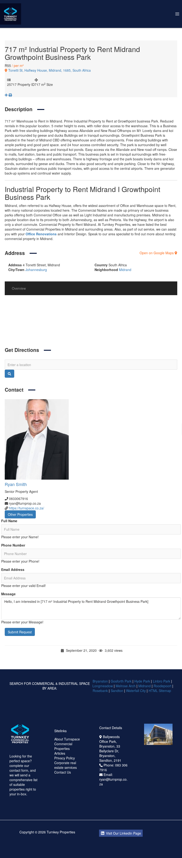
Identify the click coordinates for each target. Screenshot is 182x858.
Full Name (9, 520)
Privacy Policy (64, 758)
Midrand (125, 269)
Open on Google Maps (157, 252)
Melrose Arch (126, 685)
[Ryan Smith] (91, 439)
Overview (19, 288)
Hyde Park (142, 681)
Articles (59, 753)
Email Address (12, 569)
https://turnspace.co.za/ (26, 508)
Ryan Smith (16, 484)
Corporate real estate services (65, 765)
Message (8, 593)
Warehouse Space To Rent (58, 330)
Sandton (117, 690)
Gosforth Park (121, 681)
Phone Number (13, 545)
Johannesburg (36, 269)
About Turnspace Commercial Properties (67, 744)
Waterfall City (136, 690)
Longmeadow (102, 685)
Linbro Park (161, 681)
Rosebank (100, 690)
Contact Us (62, 772)
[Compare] (7, 94)
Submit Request (20, 632)
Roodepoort (162, 685)
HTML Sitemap (160, 690)
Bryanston (100, 681)
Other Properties (20, 514)
